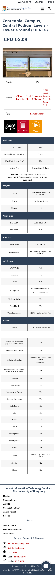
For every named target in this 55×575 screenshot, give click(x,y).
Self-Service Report (16, 548)
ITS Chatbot (12, 552)
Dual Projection (20, 97)
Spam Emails (8, 533)
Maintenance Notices (12, 529)
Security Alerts (9, 525)
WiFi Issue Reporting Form (18, 544)
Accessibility (30, 566)
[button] (42, 9)
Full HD (28, 97)
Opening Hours (9, 500)
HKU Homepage (16, 566)
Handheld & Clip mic (37, 97)
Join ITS (6, 504)
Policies (6, 516)
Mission (6, 496)
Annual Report (9, 512)
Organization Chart (11, 508)
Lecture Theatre (37, 114)
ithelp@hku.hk (20, 557)
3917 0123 (19, 561)
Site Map (40, 566)
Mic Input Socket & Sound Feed (45, 97)
